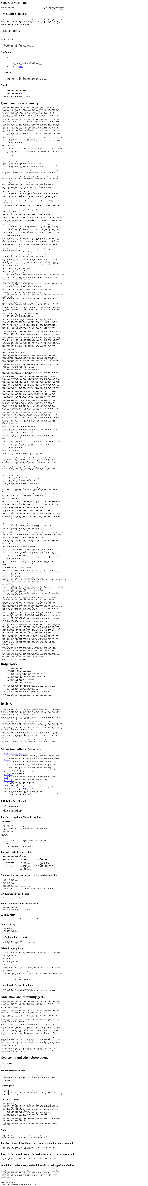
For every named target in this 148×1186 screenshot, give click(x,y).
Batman (6, 785)
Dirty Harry (8, 775)
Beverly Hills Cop (29, 788)
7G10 (6, 1092)
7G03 (6, 1091)
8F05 (21, 67)
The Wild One (9, 781)
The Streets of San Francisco (15, 754)
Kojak (6, 778)
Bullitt (7, 760)
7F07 (6, 1094)
